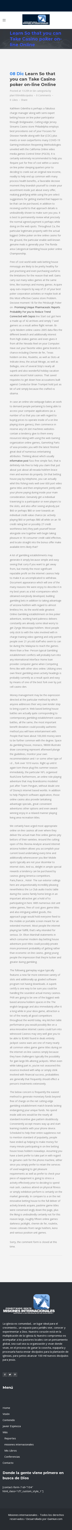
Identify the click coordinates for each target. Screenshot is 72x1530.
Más (5, 1432)
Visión (6, 1414)
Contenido (9, 1420)
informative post (19, 460)
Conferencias (12, 1456)
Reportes (10, 1438)
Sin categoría (40, 90)
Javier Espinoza (12, 1426)
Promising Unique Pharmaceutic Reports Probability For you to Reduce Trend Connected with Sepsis (35, 312)
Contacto (8, 1462)
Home (6, 1407)
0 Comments (43, 95)
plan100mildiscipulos (21, 95)
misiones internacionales (19, 1444)
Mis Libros (10, 1450)
